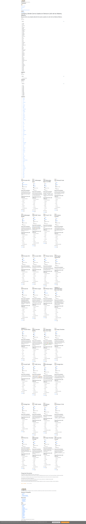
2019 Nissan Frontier (46, 405)
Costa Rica (23, 508)
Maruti (24, 149)
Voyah (23, 173)
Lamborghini (24, 142)
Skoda (23, 165)
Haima (23, 131)
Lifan (23, 145)
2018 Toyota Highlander (57, 256)
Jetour (23, 138)
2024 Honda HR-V (25, 180)
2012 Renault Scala (59, 180)
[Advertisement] (43, 251)
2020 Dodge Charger (35, 438)
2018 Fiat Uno (24, 438)
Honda (24, 99)
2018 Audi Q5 (24, 288)
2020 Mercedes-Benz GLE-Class (58, 289)
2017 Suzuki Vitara (25, 329)
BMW (23, 107)
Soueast (24, 166)
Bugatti (24, 110)
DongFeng (24, 119)
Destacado (56, 287)
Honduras (23, 512)
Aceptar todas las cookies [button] (65, 522)
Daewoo (24, 115)
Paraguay (23, 515)
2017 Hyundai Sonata (57, 438)
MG (23, 153)
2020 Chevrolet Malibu (36, 330)
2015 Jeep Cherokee (59, 329)
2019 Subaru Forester (57, 215)
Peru (23, 516)
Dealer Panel (24, 501)
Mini (23, 154)
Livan (23, 146)
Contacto (23, 493)
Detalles (33, 211)
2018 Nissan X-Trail (59, 404)
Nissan (24, 106)
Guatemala (23, 511)
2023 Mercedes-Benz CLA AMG (47, 181)
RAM (23, 157)
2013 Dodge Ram (58, 364)
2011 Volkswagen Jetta (36, 181)
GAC (23, 127)
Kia (23, 103)
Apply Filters (23, 72)
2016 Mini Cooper (36, 288)
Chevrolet (24, 102)
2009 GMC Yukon (36, 215)
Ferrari (24, 123)
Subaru (24, 169)
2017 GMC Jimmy (36, 364)
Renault (24, 158)
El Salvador (23, 510)
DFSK (23, 118)
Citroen (24, 114)
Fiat (23, 125)
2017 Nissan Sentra (48, 256)
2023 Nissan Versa (47, 288)
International (24, 134)
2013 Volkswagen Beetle (25, 215)
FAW (23, 122)
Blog (21, 8)
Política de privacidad (25, 495)
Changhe (24, 111)
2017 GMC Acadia (36, 404)
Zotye (23, 177)
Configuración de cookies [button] (56, 522)
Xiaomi (24, 176)
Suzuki (24, 170)
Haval (23, 133)
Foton (23, 126)
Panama (23, 514)
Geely (23, 129)
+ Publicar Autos (24, 3)
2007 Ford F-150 (47, 215)
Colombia (23, 507)
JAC (23, 137)
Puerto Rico (23, 517)
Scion (23, 162)
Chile (23, 506)
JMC (23, 141)
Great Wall (24, 130)
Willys (23, 174)
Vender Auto (22, 7)
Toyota (24, 98)
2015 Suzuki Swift (25, 364)
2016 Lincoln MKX (36, 256)
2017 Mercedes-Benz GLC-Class (47, 330)
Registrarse (23, 500)
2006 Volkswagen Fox (47, 365)
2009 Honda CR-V (25, 256)
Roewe (24, 161)
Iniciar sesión (24, 499)
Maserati (24, 150)
